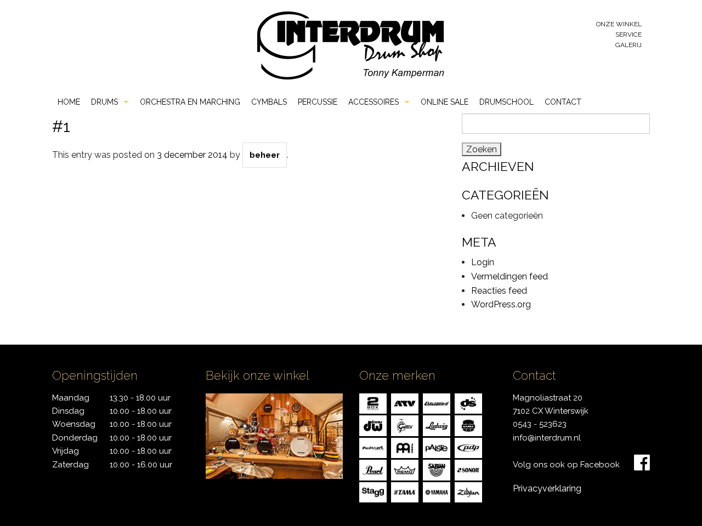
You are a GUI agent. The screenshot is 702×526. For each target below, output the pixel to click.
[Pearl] (373, 469)
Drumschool (506, 102)
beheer (265, 155)
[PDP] (468, 447)
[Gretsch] (404, 425)
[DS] (468, 402)
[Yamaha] (436, 491)
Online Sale (444, 102)
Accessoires (373, 102)
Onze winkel (619, 24)
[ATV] (404, 402)
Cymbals (269, 102)
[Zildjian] (468, 491)
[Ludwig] (436, 425)
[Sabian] (436, 469)
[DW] (373, 425)
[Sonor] (468, 469)
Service (628, 34)
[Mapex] (468, 425)
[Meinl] (404, 447)
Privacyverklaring (547, 488)
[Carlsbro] (436, 402)
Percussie (317, 102)
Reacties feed (499, 290)
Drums (104, 102)
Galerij (628, 45)
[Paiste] (436, 447)
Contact (563, 102)
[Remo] (404, 469)
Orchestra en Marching (190, 102)
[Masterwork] (373, 447)
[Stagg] (373, 491)
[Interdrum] (350, 44)
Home (69, 102)
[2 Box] (373, 402)
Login (482, 262)
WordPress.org (501, 304)
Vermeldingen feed (509, 276)
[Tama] (404, 491)
